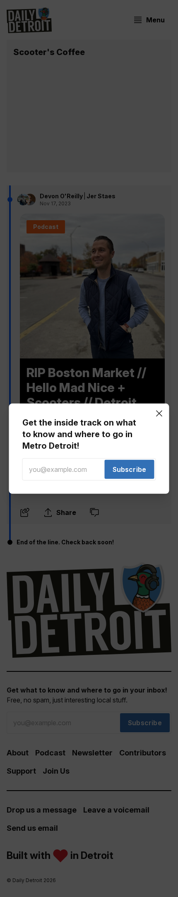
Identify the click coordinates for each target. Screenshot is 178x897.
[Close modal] (159, 413)
